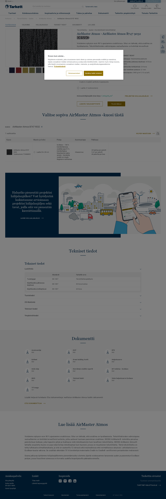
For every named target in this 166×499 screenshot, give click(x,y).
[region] (83, 65)
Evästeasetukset (74, 73)
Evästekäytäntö (60, 66)
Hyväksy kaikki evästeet (93, 73)
